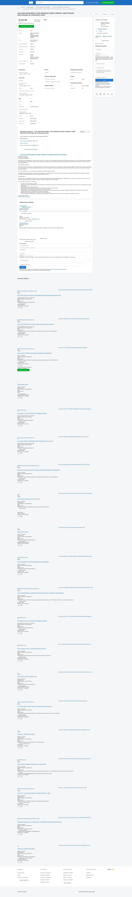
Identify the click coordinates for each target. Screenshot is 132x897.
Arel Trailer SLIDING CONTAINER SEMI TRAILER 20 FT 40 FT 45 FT (35, 441)
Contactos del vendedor (23, 877)
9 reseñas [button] (25, 211)
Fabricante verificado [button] (26, 207)
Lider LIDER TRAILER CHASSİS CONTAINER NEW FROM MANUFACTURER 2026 (39, 295)
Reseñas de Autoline (44, 879)
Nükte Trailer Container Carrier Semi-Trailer (28, 499)
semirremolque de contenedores (34, 41)
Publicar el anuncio (23, 370)
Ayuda (19, 875)
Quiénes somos (21, 872)
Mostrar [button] (29, 219)
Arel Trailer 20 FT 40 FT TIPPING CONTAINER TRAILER (32, 413)
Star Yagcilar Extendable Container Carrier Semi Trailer (31, 764)
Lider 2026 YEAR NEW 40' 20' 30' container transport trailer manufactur (35, 324)
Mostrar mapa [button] (43, 238)
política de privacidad (48, 269)
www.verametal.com (23, 223)
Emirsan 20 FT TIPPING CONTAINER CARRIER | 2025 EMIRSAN (34, 353)
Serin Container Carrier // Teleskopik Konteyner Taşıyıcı (31, 648)
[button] (87, 14)
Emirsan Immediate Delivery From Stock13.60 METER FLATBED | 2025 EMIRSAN (38, 470)
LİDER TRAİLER (23, 205)
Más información (99, 43)
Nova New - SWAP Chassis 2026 (25, 734)
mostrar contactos (24, 140)
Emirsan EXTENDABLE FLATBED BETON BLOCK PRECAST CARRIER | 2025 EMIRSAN (40, 593)
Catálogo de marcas (44, 882)
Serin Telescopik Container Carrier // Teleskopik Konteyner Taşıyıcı (34, 706)
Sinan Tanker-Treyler (22, 384)
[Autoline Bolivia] (22, 2)
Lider (31, 30)
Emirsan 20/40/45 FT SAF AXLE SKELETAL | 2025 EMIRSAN (33, 562)
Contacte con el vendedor (26, 26)
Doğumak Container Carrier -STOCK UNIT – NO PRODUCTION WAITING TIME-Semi (39, 822)
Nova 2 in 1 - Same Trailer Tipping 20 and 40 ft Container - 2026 (33, 793)
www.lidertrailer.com (23, 224)
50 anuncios (26, 208)
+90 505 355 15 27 (35, 219)
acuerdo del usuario (62, 269)
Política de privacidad (45, 875)
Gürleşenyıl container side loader (25, 848)
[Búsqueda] (37, 2)
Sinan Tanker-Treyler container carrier (27, 676)
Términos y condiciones (45, 872)
